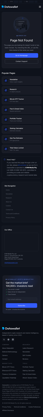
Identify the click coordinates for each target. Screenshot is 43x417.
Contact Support (21, 61)
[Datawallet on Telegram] (8, 339)
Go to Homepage (21, 55)
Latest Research (28, 348)
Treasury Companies (9, 374)
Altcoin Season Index (30, 378)
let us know (22, 165)
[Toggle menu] (40, 6)
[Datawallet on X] (4, 339)
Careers (5, 355)
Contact (4, 359)
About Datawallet (8, 348)
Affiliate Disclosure (8, 410)
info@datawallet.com (11, 262)
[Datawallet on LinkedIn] (13, 339)
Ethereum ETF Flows (9, 370)
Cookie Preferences (34, 407)
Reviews (25, 359)
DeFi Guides (27, 355)
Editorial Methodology (9, 352)
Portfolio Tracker (28, 367)
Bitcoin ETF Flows (8, 367)
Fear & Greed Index (29, 374)
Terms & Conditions (20, 407)
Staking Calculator (29, 370)
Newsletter (26, 352)
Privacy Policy (6, 407)
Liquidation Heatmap (9, 378)
